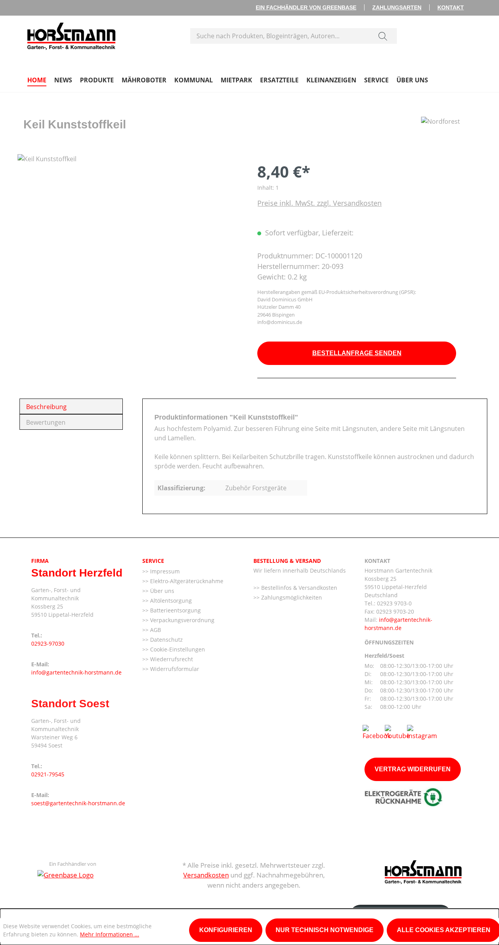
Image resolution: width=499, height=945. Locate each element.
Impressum (164, 571)
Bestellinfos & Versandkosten (298, 587)
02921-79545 (47, 774)
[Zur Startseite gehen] (71, 34)
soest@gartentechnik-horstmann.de (78, 803)
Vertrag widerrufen (413, 769)
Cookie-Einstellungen (177, 649)
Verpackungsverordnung (181, 620)
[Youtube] (397, 732)
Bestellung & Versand (287, 560)
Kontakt (450, 7)
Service (153, 560)
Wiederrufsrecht (171, 659)
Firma (40, 560)
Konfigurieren (225, 930)
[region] (130, 238)
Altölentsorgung (170, 600)
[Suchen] (383, 36)
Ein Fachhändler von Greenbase (306, 7)
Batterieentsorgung (175, 610)
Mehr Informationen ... (109, 934)
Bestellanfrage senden (357, 353)
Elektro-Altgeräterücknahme (186, 581)
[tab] (71, 406)
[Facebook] (377, 732)
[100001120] (129, 238)
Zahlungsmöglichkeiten (291, 597)
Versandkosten (206, 874)
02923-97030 (47, 643)
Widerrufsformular (174, 669)
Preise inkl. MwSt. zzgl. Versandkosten (319, 203)
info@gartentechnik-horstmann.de (76, 672)
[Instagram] (422, 732)
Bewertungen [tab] (45, 422)
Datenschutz (166, 639)
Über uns (161, 590)
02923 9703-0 (394, 603)
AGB (155, 630)
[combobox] (279, 36)
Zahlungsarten (396, 7)
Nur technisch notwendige (324, 930)
